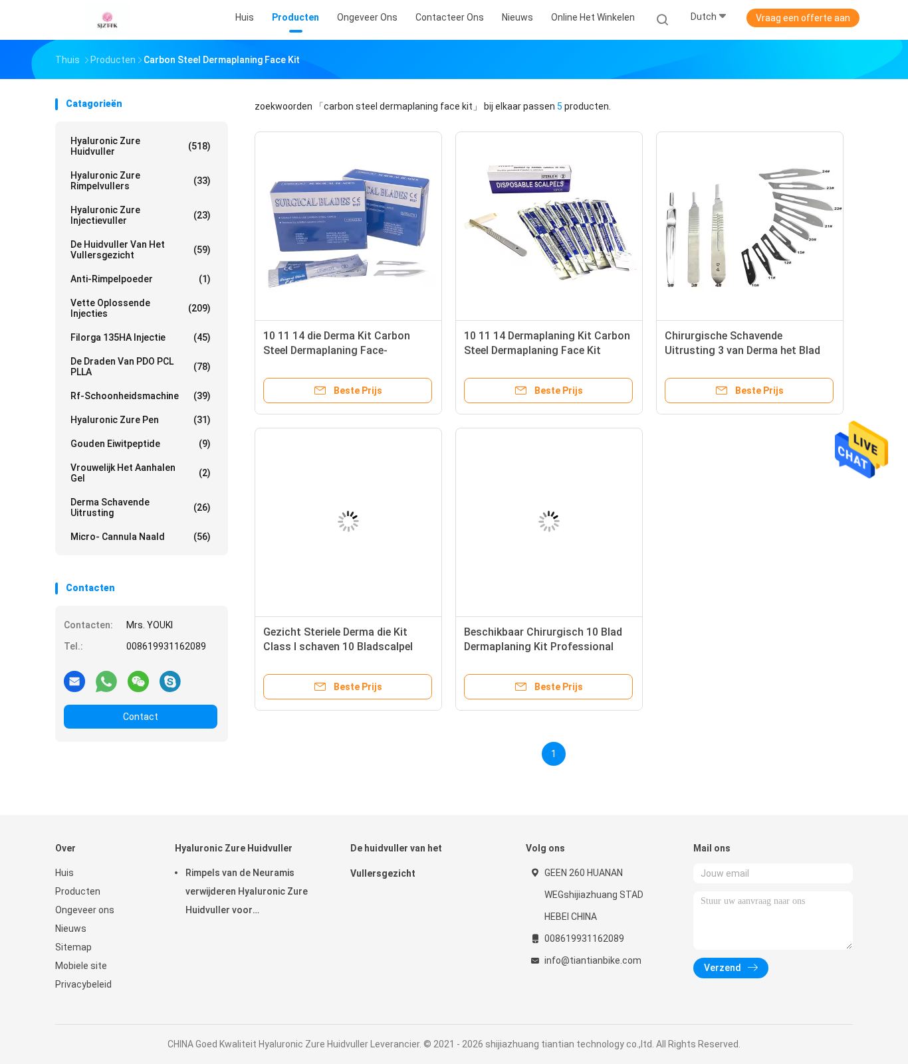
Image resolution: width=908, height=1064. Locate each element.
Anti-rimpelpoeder (140, 279)
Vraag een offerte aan (803, 18)
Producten (77, 891)
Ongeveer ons (84, 910)
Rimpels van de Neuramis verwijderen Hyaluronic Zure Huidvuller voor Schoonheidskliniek (246, 893)
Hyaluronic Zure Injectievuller (140, 215)
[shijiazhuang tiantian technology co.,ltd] (107, 20)
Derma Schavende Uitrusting (140, 507)
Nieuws (70, 928)
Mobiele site (81, 965)
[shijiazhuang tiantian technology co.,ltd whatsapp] (106, 680)
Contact (140, 716)
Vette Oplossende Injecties (140, 308)
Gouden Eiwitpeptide (140, 443)
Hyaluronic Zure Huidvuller (140, 146)
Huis (64, 872)
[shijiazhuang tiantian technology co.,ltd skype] (170, 680)
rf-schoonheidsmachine (140, 396)
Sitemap (73, 947)
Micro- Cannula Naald (140, 536)
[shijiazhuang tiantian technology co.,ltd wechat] (138, 680)
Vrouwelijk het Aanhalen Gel (140, 473)
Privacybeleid (83, 984)
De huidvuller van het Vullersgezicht (140, 249)
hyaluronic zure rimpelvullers (140, 180)
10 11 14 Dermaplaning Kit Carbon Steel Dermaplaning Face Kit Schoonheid (547, 350)
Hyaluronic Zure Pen (140, 419)
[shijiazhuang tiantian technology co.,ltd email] (74, 680)
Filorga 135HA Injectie (140, 337)
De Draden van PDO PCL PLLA (140, 366)
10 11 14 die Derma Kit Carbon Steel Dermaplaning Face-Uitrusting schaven (336, 350)
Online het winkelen (593, 17)
